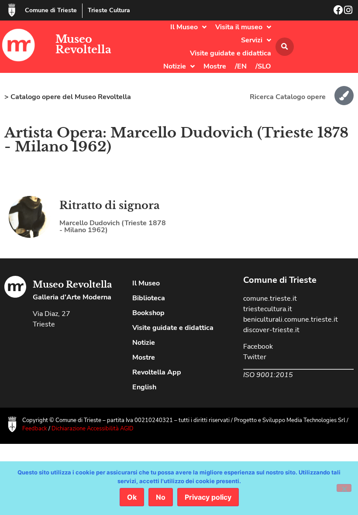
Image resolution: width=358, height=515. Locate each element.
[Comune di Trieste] (11, 10)
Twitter (254, 357)
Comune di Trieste (51, 10)
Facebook (258, 346)
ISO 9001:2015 (268, 375)
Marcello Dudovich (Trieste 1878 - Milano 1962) (112, 226)
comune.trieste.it (270, 298)
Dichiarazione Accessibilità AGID (93, 429)
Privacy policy (208, 497)
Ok (132, 497)
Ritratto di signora (109, 205)
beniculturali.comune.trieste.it (290, 319)
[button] (284, 47)
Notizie (174, 66)
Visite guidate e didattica (230, 53)
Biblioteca (148, 298)
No (160, 497)
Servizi (251, 40)
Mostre (214, 66)
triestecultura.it (267, 309)
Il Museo (184, 27)
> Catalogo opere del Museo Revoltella (67, 97)
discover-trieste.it (271, 330)
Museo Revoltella (83, 44)
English (144, 387)
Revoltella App (156, 372)
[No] (344, 488)
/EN (241, 66)
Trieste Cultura (109, 10)
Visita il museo (238, 27)
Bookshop (148, 313)
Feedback (34, 429)
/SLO (263, 66)
